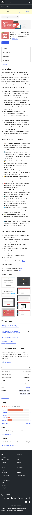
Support (5, 64)
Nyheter (3, 457)
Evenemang (20, 470)
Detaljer (5, 48)
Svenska (7, 494)
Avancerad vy (5, 398)
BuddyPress (5, 488)
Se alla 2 (28, 387)
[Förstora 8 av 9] (28, 304)
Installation (6, 56)
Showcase (19, 454)
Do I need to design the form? (9, 337)
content (21, 390)
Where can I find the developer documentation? (8, 342)
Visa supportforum (6, 434)
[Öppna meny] (29, 2)
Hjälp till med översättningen (20, 11)
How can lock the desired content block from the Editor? (10, 326)
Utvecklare (4, 472)
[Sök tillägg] (17, 17)
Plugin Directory (5, 6)
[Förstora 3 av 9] (13, 300)
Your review (4, 423)
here (23, 261)
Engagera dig (20, 467)
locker (28, 390)
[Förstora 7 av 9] (28, 297)
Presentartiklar (21, 475)
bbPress (4, 485)
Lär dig (3, 467)
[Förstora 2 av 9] (13, 291)
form (25, 390)
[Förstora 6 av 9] (28, 289)
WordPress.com (6, 480)
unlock (28, 393)
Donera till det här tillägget (8, 445)
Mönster (19, 462)
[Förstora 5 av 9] (28, 279)
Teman (18, 457)
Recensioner (6, 52)
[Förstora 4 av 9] (13, 310)
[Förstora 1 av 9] (13, 279)
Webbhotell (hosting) (7, 460)
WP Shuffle (15, 39)
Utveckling (6, 60)
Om (2, 454)
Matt (3, 482)
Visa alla (28, 423)
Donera (19, 472)
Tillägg (18, 460)
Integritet (3, 462)
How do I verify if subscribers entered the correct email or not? (10, 331)
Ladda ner (5, 43)
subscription (23, 393)
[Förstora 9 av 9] (28, 312)
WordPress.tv (5, 475)
